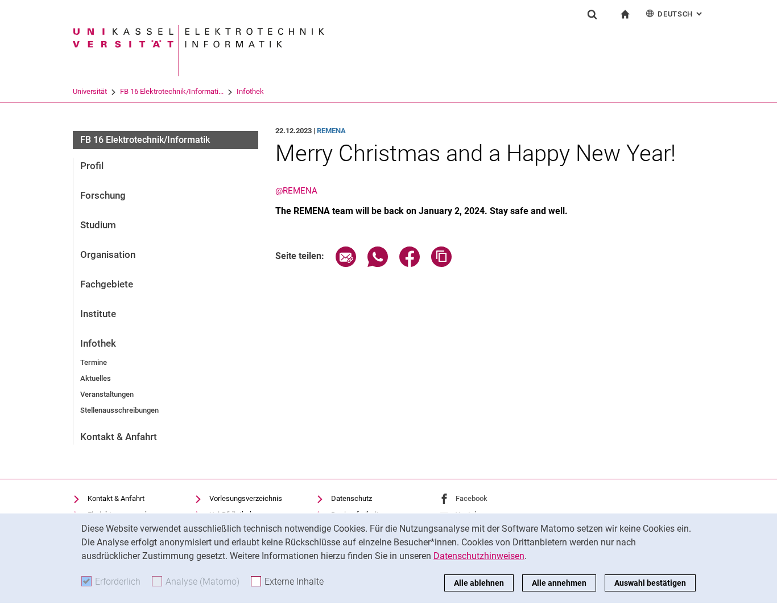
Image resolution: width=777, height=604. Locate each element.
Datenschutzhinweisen (478, 555)
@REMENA (296, 191)
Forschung (103, 195)
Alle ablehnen (479, 582)
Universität (90, 91)
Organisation (107, 254)
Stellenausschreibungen (119, 410)
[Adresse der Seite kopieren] (441, 263)
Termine (93, 362)
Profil (92, 165)
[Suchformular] (592, 14)
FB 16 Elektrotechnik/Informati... (172, 91)
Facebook (471, 498)
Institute (98, 313)
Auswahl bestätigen (650, 582)
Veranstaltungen (107, 394)
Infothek (250, 91)
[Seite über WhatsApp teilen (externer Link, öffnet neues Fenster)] (377, 263)
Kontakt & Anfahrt (118, 436)
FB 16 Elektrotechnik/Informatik (145, 139)
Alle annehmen (559, 582)
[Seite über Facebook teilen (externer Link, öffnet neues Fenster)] (409, 263)
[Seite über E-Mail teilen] (346, 263)
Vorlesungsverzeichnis (245, 498)
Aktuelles (95, 378)
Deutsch (681, 14)
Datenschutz (351, 498)
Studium (98, 225)
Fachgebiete (106, 284)
